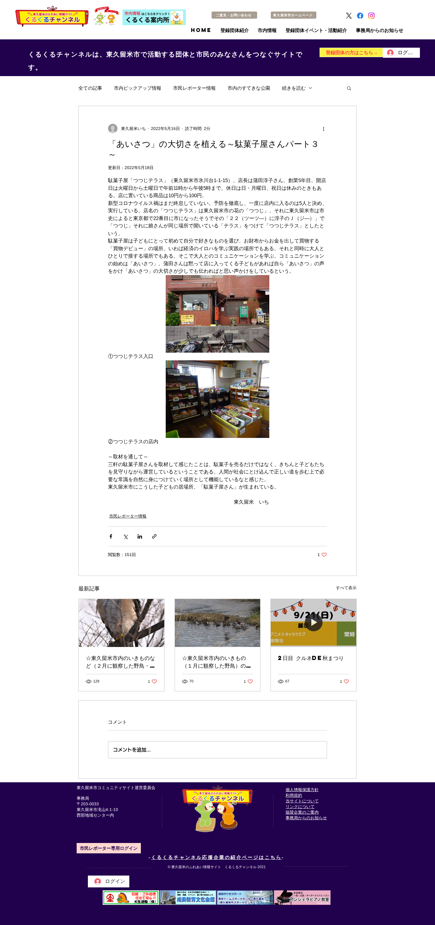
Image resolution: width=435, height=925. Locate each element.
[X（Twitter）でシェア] (125, 536)
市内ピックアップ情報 (137, 88)
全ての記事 (90, 88)
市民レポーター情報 (194, 88)
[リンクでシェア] (154, 536)
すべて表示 (346, 587)
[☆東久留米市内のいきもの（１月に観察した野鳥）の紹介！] (217, 623)
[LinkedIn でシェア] (140, 536)
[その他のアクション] (323, 128)
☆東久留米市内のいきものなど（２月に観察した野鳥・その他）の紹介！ (120, 661)
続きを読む (294, 88)
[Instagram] (371, 16)
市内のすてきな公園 (249, 88)
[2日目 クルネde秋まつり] (313, 623)
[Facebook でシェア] (111, 536)
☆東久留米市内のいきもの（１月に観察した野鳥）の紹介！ (216, 661)
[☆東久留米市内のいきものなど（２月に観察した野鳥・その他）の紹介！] (121, 623)
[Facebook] (360, 16)
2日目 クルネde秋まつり (311, 657)
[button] (349, 88)
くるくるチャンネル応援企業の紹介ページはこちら (216, 857)
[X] (349, 16)
